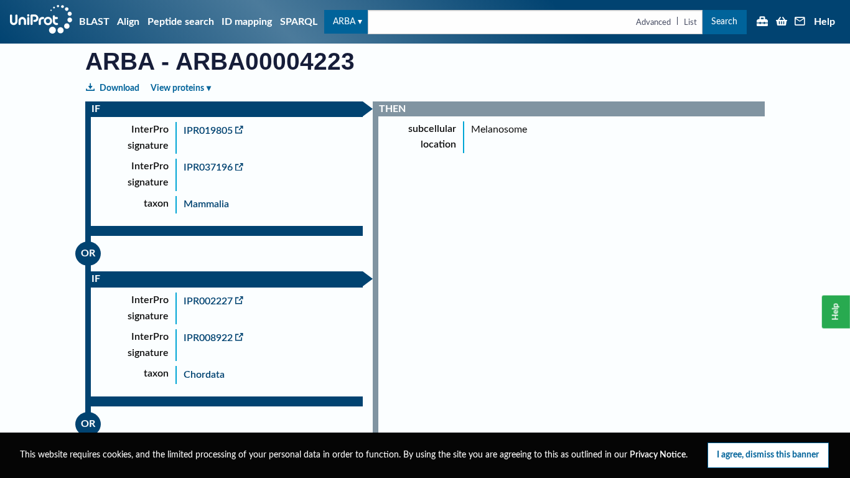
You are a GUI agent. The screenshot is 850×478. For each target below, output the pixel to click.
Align (128, 22)
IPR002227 (208, 301)
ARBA (344, 21)
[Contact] (800, 22)
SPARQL (298, 22)
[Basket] (781, 22)
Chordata (204, 375)
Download (119, 88)
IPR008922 (208, 338)
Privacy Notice (658, 455)
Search (724, 21)
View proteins (177, 88)
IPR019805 (208, 131)
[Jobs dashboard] (762, 22)
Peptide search (180, 22)
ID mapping (247, 22)
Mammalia (206, 204)
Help (824, 22)
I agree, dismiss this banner (768, 454)
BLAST (94, 22)
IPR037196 (208, 167)
